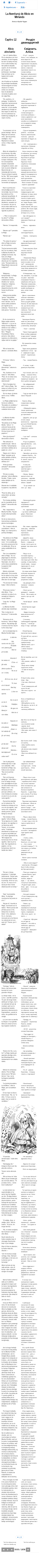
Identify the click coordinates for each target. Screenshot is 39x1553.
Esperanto (21, 2)
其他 (22, 7)
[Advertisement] (19, 25)
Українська (10, 7)
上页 (20, 32)
